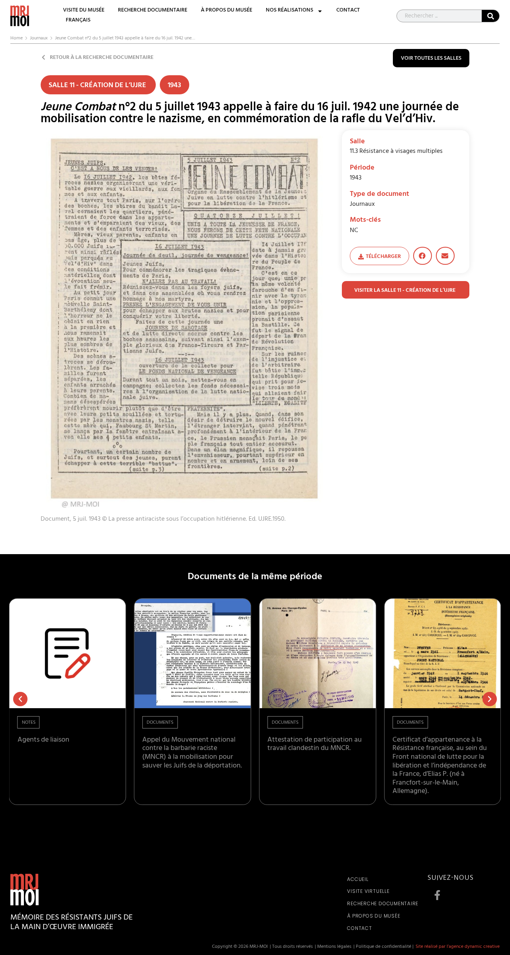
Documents (160, 723)
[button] (422, 256)
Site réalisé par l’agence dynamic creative (458, 947)
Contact (348, 11)
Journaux (39, 38)
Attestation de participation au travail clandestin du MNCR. (314, 745)
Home (16, 38)
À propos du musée (226, 11)
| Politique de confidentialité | (383, 947)
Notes (28, 723)
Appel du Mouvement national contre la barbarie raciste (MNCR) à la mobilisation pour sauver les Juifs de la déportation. (192, 753)
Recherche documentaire (152, 11)
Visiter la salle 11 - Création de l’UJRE (405, 290)
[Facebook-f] (437, 895)
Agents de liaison (43, 740)
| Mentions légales (333, 947)
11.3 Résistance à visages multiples (396, 152)
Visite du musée (83, 11)
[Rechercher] (490, 16)
